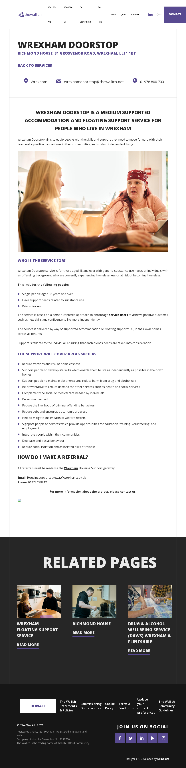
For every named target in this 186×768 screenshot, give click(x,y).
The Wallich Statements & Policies (68, 706)
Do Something (85, 14)
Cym (159, 15)
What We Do (68, 14)
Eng (150, 15)
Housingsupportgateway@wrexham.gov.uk (56, 478)
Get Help (100, 14)
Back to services (35, 65)
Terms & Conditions (126, 706)
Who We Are (52, 14)
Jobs (124, 14)
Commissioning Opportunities (91, 706)
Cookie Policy (110, 706)
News (113, 14)
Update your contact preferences (146, 706)
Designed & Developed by (147, 759)
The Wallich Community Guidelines (167, 706)
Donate (38, 705)
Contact (135, 14)
